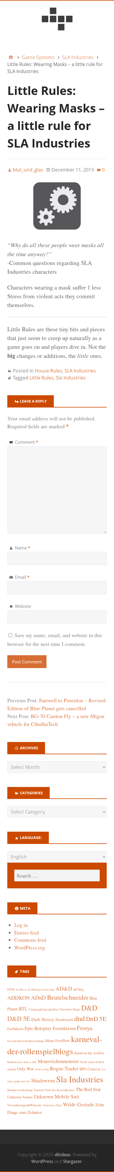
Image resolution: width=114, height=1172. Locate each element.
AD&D (64, 988)
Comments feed (30, 940)
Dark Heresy (42, 1019)
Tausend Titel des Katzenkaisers (54, 1090)
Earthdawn (15, 1028)
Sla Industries (71, 378)
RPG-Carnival (90, 1069)
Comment (26, 442)
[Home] (10, 57)
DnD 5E (96, 1018)
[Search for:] (57, 875)
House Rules (48, 370)
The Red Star (88, 1089)
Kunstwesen (15, 1062)
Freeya (84, 1028)
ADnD (38, 997)
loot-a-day (30, 1062)
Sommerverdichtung (19, 1090)
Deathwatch (64, 1019)
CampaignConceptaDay (43, 1009)
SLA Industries (80, 370)
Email (22, 577)
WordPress (42, 1161)
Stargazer (72, 1161)
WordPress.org (29, 947)
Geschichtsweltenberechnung (25, 1041)
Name (22, 548)
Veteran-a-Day (52, 1105)
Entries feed (26, 932)
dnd (79, 1018)
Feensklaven (64, 1028)
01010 (11, 989)
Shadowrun (43, 1080)
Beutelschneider (67, 997)
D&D (89, 1008)
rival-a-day (42, 1069)
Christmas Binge (69, 1009)
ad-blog (78, 989)
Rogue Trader (64, 1068)
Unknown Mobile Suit (56, 1096)
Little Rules (41, 378)
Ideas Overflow (57, 1040)
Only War (25, 1069)
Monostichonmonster (58, 1061)
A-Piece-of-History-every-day (35, 989)
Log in (21, 925)
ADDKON (18, 997)
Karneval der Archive (89, 1053)
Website (23, 606)
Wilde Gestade (78, 1104)
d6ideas (62, 1154)
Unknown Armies (20, 1097)
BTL (23, 1008)
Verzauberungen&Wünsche (24, 1105)
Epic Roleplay (38, 1028)
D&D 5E (18, 1018)
